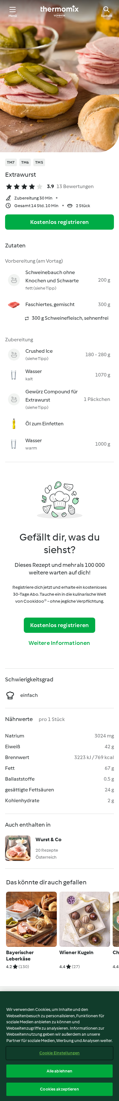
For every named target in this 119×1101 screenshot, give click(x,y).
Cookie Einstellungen (59, 1053)
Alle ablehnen (60, 1071)
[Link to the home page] (60, 11)
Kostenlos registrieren (59, 222)
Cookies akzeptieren (59, 1089)
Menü (13, 16)
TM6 (25, 162)
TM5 (39, 162)
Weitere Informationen (59, 642)
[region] (59, 1046)
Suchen (106, 16)
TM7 (11, 162)
